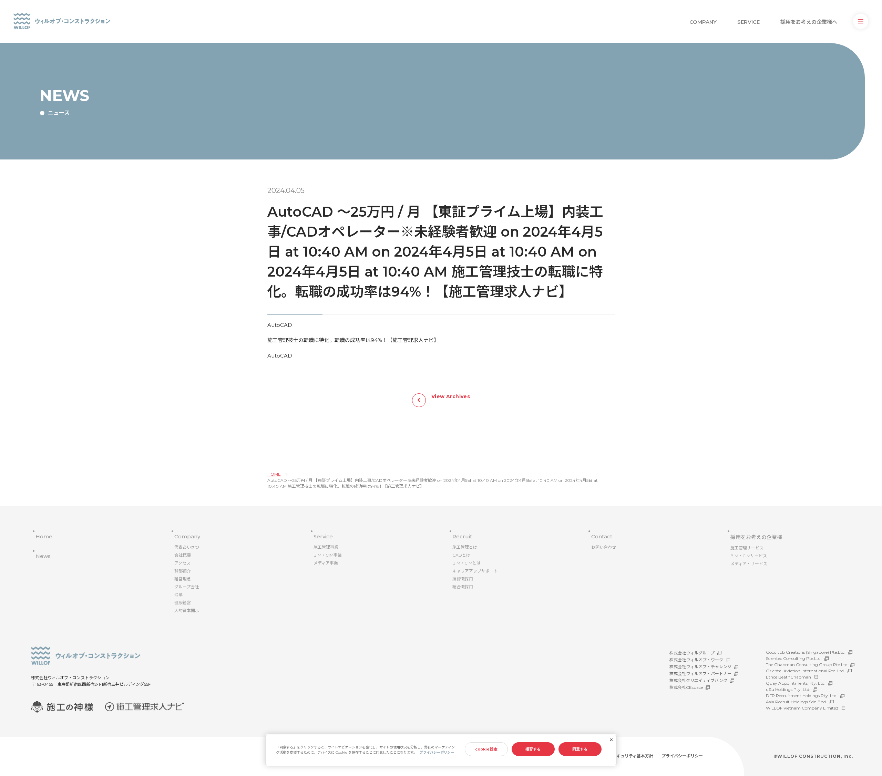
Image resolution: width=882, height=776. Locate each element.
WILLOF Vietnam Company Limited (802, 708)
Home (43, 536)
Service (323, 536)
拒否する (533, 749)
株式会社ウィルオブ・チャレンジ (700, 666)
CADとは (461, 555)
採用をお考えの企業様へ (808, 22)
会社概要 (182, 555)
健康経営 (182, 602)
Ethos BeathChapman (788, 677)
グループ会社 (186, 586)
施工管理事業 (326, 547)
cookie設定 (486, 749)
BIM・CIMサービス (748, 555)
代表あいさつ (186, 547)
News (43, 556)
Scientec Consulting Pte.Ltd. (794, 658)
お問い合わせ (603, 547)
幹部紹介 (182, 570)
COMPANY (703, 22)
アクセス (182, 563)
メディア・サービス (748, 563)
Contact (601, 536)
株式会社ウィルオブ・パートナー (700, 673)
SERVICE (748, 22)
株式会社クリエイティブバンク (698, 680)
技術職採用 (462, 578)
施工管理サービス (746, 547)
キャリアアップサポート (475, 570)
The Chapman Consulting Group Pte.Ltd (807, 664)
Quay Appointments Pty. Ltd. (795, 683)
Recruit (462, 536)
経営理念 (182, 578)
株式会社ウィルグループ (692, 652)
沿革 (178, 594)
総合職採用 (462, 586)
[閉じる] (611, 739)
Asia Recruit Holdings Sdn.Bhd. (796, 701)
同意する (579, 749)
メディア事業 (326, 563)
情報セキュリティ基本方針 (628, 755)
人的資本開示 (186, 610)
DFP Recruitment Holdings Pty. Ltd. (802, 695)
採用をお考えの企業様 (756, 537)
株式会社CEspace (686, 687)
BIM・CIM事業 (328, 555)
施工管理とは (464, 547)
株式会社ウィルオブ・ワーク (696, 659)
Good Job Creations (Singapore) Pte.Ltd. (805, 652)
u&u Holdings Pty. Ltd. (788, 689)
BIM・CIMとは (466, 563)
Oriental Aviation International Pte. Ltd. (805, 670)
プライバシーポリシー (682, 755)
